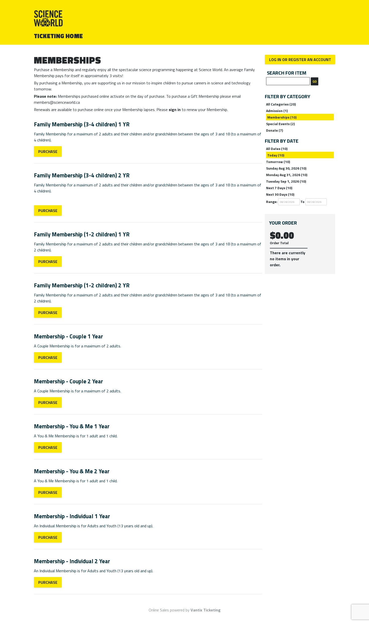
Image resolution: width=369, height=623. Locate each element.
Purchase (47, 151)
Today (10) (275, 155)
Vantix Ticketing (206, 610)
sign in (175, 110)
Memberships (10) (281, 117)
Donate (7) (274, 130)
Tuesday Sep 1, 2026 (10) (286, 181)
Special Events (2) (280, 123)
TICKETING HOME (58, 35)
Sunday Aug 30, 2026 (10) (286, 168)
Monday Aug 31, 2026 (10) (286, 174)
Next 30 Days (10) (280, 194)
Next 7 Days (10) (279, 187)
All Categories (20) (281, 104)
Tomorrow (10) (278, 161)
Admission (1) (277, 110)
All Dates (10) (276, 148)
